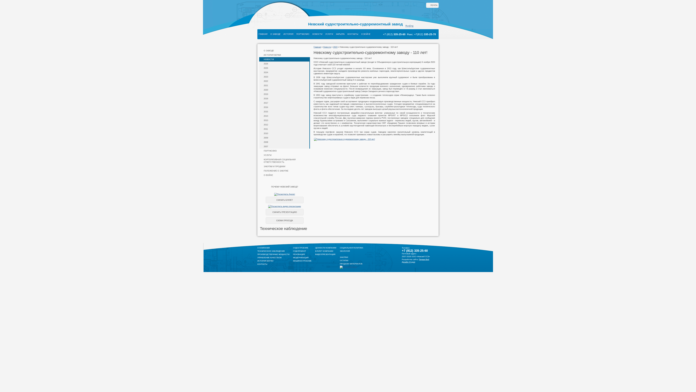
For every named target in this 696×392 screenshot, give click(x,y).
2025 (266, 68)
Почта (433, 5)
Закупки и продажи (274, 166)
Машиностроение (302, 261)
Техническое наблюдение (271, 251)
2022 (266, 81)
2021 (266, 85)
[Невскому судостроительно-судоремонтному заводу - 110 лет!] (344, 139)
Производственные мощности (273, 254)
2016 (266, 107)
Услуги (329, 34)
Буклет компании (324, 251)
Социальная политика (351, 248)
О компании (263, 248)
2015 (266, 112)
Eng (411, 26)
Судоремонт (299, 251)
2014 (266, 116)
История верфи (272, 55)
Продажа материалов (351, 264)
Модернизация (300, 258)
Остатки (344, 261)
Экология (345, 251)
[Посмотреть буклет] (284, 194)
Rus (407, 26)
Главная (263, 34)
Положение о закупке (276, 171)
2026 (266, 64)
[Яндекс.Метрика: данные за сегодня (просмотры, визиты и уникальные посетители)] (348, 267)
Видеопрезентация (325, 254)
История (288, 34)
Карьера (340, 34)
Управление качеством (269, 258)
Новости (317, 34)
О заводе (275, 34)
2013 (266, 120)
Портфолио (302, 34)
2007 (266, 146)
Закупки (344, 257)
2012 (266, 125)
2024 (266, 72)
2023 (266, 77)
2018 (266, 98)
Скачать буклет (284, 200)
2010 (266, 133)
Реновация (299, 254)
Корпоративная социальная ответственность (280, 160)
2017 (266, 103)
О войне (365, 34)
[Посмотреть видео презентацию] (284, 206)
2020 (266, 90)
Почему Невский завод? (284, 187)
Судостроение (300, 248)
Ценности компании (325, 248)
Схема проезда (284, 220)
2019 (266, 94)
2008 (266, 142)
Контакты (352, 34)
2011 (266, 129)
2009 (266, 138)
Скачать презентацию (284, 212)
